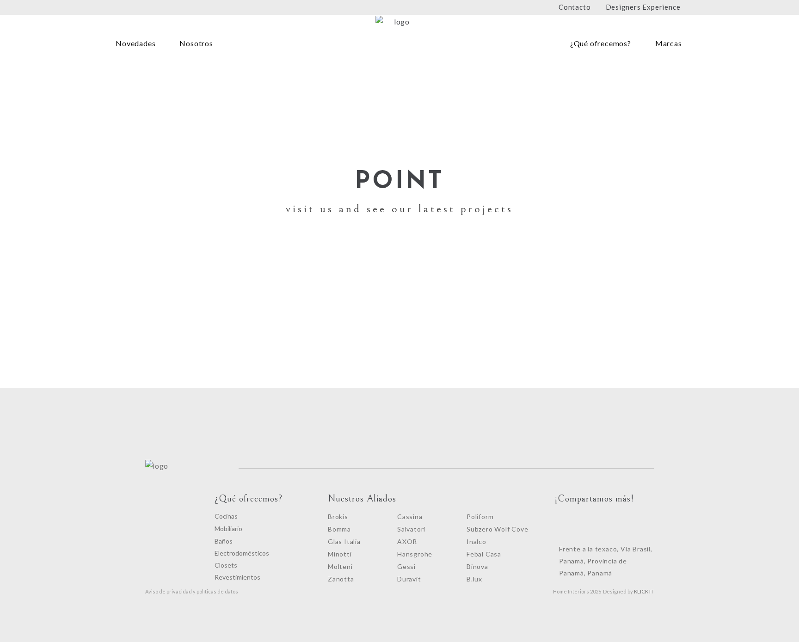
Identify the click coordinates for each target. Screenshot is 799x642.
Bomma (339, 529)
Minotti (340, 554)
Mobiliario (228, 528)
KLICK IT (644, 591)
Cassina (410, 516)
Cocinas (226, 516)
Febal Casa (484, 554)
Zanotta (341, 579)
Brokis (338, 516)
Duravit (409, 579)
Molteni (340, 566)
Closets (226, 565)
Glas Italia (344, 541)
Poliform (480, 516)
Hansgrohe (414, 554)
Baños (224, 541)
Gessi (406, 566)
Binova (477, 566)
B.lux (474, 579)
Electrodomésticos (242, 553)
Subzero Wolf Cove (498, 529)
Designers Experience (643, 7)
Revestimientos (237, 577)
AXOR (407, 541)
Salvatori (411, 529)
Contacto (574, 7)
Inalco (476, 541)
